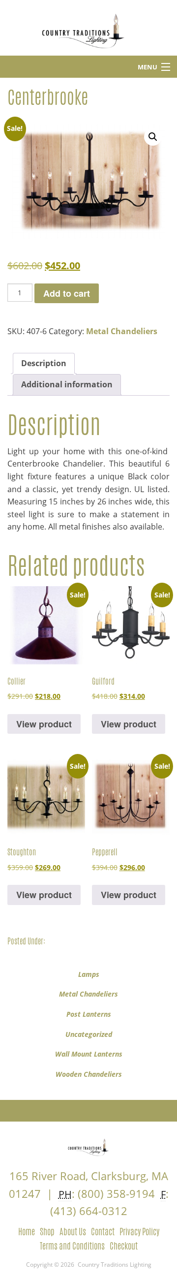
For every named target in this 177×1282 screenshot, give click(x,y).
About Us (72, 1231)
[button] (153, 137)
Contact (103, 1231)
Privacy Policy (139, 1231)
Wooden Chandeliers (89, 1074)
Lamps (88, 974)
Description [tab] (43, 363)
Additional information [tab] (67, 384)
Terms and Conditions (72, 1245)
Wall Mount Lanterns (88, 1054)
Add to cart (66, 293)
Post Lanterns (88, 1014)
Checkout (124, 1245)
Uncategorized (88, 1034)
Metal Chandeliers (121, 331)
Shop (47, 1231)
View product (44, 724)
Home (26, 1231)
